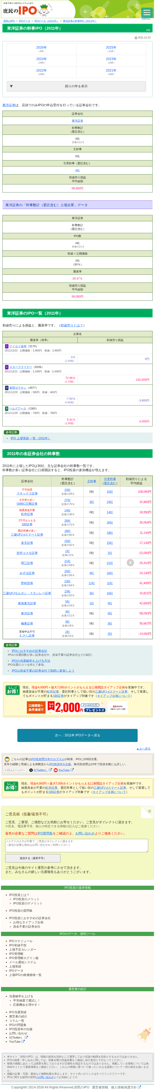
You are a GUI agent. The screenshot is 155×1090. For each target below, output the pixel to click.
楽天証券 (27, 542)
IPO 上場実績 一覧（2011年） (31, 438)
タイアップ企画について (113, 695)
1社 (67, 551)
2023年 (111, 60)
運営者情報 (100, 1087)
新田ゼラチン (17, 387)
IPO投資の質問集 (20, 910)
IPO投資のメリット (26, 899)
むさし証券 (27, 635)
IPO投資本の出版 (20, 1029)
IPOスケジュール (20, 941)
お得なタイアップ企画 (28, 922)
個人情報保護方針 (124, 1087)
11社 (110, 583)
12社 (92, 583)
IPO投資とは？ (19, 895)
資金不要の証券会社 (26, 926)
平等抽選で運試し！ (26, 1000)
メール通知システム (22, 962)
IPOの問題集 (17, 1025)
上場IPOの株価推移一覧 (25, 975)
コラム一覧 (16, 1020)
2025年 (111, 49)
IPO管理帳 (16, 953)
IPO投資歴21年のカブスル (47, 759)
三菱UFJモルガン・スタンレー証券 (27, 593)
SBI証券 (27, 524)
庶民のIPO (81, 1087)
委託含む (110, 483)
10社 (67, 489)
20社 (67, 571)
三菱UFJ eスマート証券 (27, 534)
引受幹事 (110, 479)
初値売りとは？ (72, 325)
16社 (110, 573)
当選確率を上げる (21, 996)
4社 (77, 170)
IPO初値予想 (17, 945)
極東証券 (27, 623)
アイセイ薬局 (17, 346)
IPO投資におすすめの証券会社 (30, 918)
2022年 (41, 72)
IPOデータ (16, 970)
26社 (67, 520)
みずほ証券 (27, 573)
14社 (67, 510)
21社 (67, 561)
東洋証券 (8, 105)
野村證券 (27, 583)
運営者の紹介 (18, 1016)
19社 (67, 591)
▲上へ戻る (143, 748)
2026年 (41, 49)
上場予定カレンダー (22, 949)
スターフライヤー (20, 367)
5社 (67, 601)
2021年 (111, 72)
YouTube (64, 770)
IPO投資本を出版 (60, 764)
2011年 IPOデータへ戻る (82, 735)
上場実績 (15, 966)
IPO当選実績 (17, 1012)
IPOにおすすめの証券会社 (29, 651)
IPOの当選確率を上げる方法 (31, 660)
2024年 (41, 60)
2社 (67, 632)
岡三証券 (27, 563)
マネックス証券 (27, 493)
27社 (67, 500)
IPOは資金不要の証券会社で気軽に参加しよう (43, 670)
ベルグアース (17, 408)
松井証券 (27, 514)
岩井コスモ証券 (27, 553)
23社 (67, 581)
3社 (91, 502)
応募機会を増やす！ (26, 1004)
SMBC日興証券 (27, 503)
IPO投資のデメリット (28, 903)
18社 (67, 531)
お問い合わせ (85, 833)
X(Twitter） (41, 770)
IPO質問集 (45, 833)
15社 (67, 541)
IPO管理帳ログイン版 (24, 958)
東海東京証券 (27, 603)
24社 (110, 502)
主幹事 (91, 481)
